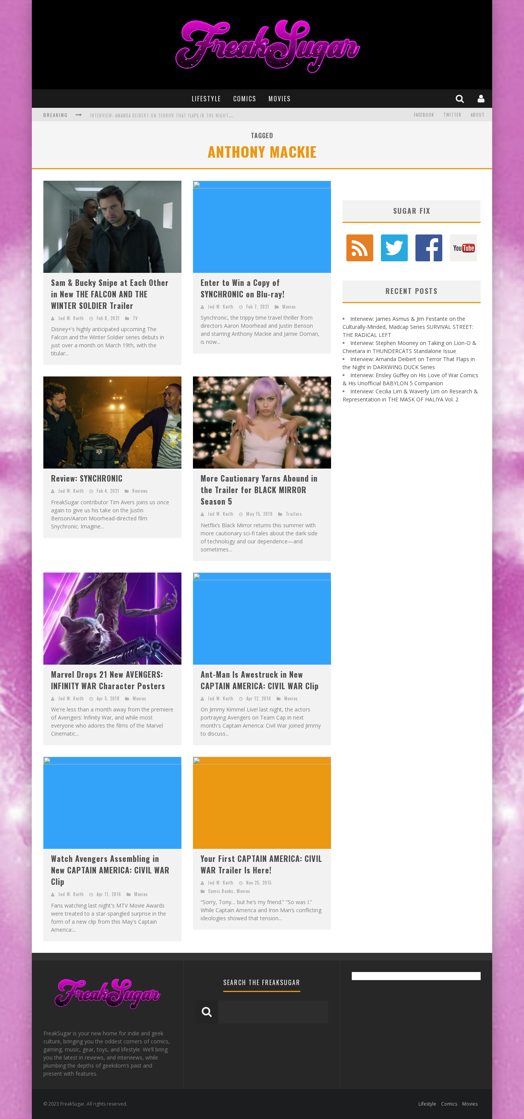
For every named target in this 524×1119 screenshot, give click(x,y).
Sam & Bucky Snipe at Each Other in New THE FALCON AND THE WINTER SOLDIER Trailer (110, 294)
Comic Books (221, 891)
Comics (244, 98)
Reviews (140, 491)
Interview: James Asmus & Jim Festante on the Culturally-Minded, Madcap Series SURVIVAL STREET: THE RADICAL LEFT (408, 326)
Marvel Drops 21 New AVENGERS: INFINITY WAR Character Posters (108, 680)
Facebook (424, 115)
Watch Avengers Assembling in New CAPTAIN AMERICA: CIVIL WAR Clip (110, 870)
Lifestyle (206, 98)
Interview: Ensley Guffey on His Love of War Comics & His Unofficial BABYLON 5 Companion (190, 115)
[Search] (460, 98)
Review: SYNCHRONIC (87, 478)
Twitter (452, 115)
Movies (280, 98)
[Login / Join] (482, 98)
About (477, 115)
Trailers (294, 514)
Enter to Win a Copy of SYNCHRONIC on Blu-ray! (243, 288)
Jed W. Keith (71, 318)
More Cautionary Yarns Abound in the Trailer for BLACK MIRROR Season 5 (259, 489)
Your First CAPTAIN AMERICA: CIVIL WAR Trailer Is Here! (261, 864)
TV (135, 318)
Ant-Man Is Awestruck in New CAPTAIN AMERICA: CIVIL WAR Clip (260, 680)
